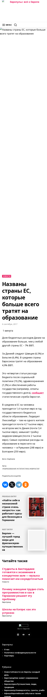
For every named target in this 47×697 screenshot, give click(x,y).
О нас (6, 649)
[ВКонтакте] (5, 484)
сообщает (38, 392)
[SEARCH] (14, 25)
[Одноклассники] (25, 484)
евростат (35, 469)
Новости (6, 276)
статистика (24, 469)
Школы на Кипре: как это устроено (19, 610)
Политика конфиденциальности (20, 652)
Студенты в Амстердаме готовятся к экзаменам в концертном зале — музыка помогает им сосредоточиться (22, 574)
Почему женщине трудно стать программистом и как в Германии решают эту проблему (23, 594)
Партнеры (9, 655)
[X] (12, 484)
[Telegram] (19, 484)
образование (10, 469)
